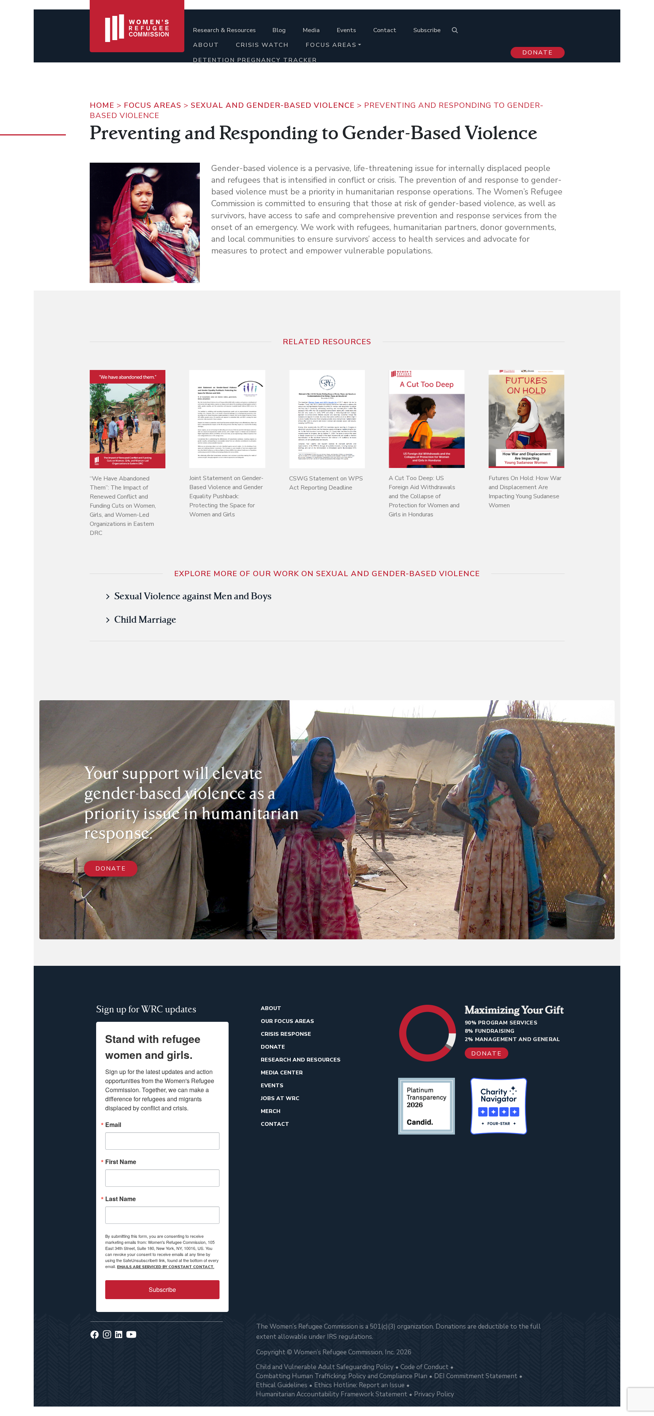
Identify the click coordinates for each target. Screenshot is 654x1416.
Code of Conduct (424, 1367)
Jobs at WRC (280, 1098)
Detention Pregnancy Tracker (255, 60)
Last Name (120, 1199)
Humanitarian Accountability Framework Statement (331, 1394)
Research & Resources (224, 30)
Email (113, 1125)
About (206, 45)
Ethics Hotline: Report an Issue (359, 1385)
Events (346, 30)
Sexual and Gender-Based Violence (273, 105)
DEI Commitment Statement (475, 1376)
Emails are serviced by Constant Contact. (165, 1267)
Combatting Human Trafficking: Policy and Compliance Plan (341, 1376)
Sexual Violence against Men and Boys (192, 596)
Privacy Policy (434, 1394)
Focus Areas (331, 45)
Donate (537, 52)
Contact (384, 30)
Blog (279, 30)
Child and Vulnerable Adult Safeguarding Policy (325, 1367)
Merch (270, 1111)
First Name (120, 1162)
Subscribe (427, 30)
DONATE (110, 868)
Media (311, 30)
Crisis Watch (262, 45)
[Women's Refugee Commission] (137, 38)
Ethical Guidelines (281, 1385)
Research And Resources (301, 1059)
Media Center (282, 1072)
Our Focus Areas (287, 1021)
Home (102, 105)
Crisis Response (286, 1034)
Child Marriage (145, 619)
